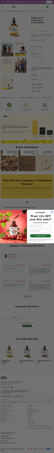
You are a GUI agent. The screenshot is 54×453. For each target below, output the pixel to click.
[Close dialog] (52, 211)
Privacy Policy (42, 240)
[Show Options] (49, 226)
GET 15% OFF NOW (40, 236)
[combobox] (40, 226)
